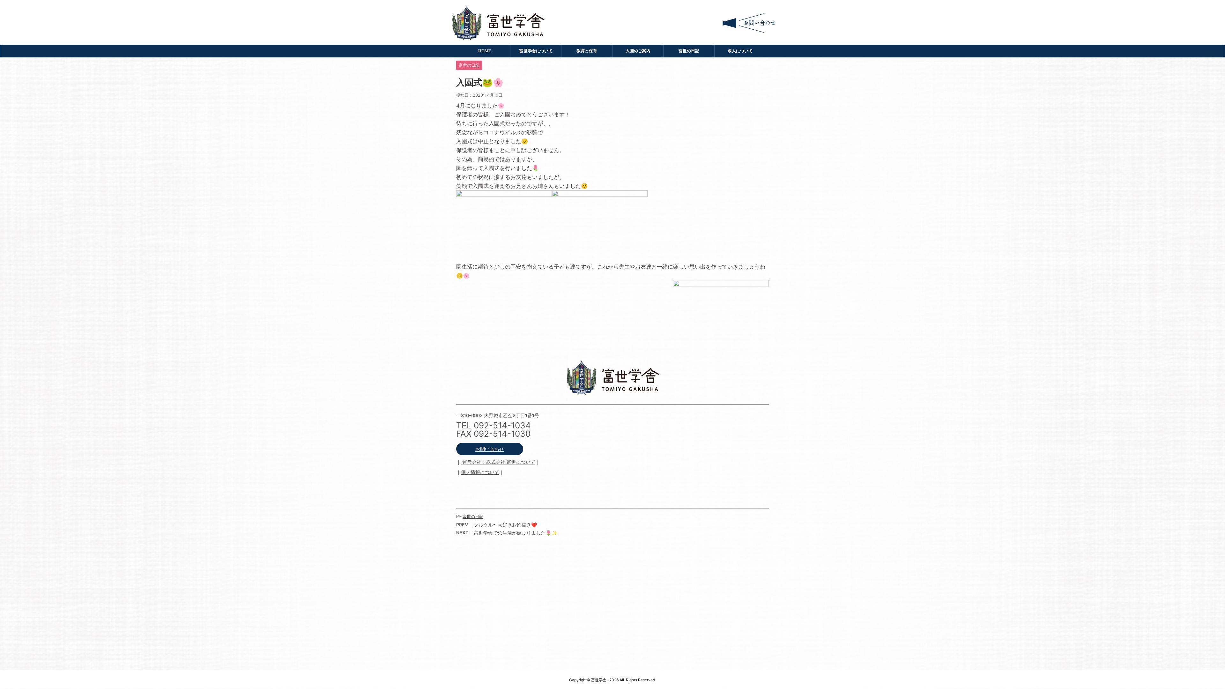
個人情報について (480, 472)
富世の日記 (689, 50)
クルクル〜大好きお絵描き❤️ (505, 525)
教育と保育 (586, 50)
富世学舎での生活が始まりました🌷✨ (516, 533)
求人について (740, 50)
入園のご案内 (638, 50)
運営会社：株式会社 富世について (498, 462)
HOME (484, 50)
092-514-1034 (502, 425)
